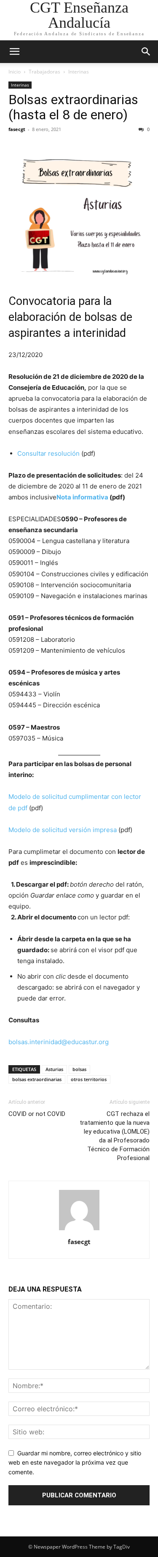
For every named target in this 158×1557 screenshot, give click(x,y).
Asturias (54, 1069)
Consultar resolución (48, 453)
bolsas (79, 1069)
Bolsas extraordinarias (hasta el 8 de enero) (73, 107)
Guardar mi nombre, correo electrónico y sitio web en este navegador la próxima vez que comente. (74, 1462)
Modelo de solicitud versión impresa (62, 830)
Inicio (14, 71)
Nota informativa (82, 497)
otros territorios (89, 1079)
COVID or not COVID (36, 1114)
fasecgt (16, 129)
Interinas (78, 71)
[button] (14, 51)
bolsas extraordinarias (37, 1079)
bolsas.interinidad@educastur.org (58, 1042)
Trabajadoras (44, 71)
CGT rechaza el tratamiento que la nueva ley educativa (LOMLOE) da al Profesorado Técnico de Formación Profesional (115, 1136)
